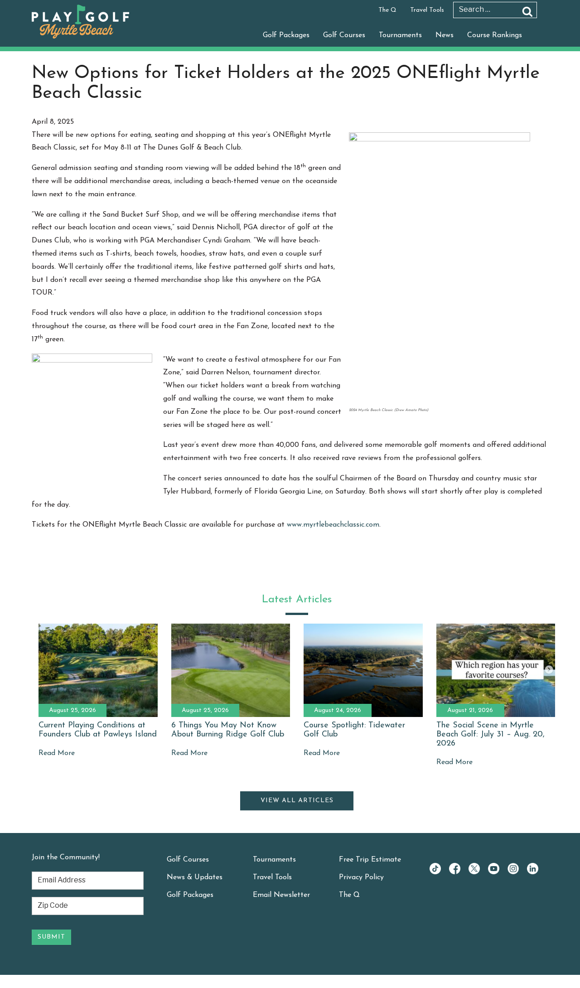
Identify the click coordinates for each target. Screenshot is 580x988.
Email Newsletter (281, 895)
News (444, 35)
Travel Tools (427, 10)
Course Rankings (494, 35)
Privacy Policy (361, 877)
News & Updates (194, 877)
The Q (387, 10)
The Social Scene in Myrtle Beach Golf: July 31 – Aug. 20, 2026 (490, 735)
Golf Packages (286, 35)
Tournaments (400, 35)
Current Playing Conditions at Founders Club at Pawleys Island (98, 730)
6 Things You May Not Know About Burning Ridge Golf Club (227, 730)
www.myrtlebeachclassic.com (333, 524)
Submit (51, 937)
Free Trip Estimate (370, 859)
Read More (57, 753)
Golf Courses (344, 35)
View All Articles (297, 800)
